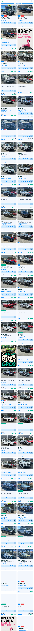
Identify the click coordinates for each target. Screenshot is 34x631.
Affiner (18, 3)
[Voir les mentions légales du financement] (5, 26)
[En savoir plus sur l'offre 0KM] (15, 25)
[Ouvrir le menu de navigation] (31, 1)
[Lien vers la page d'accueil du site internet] (6, 1)
